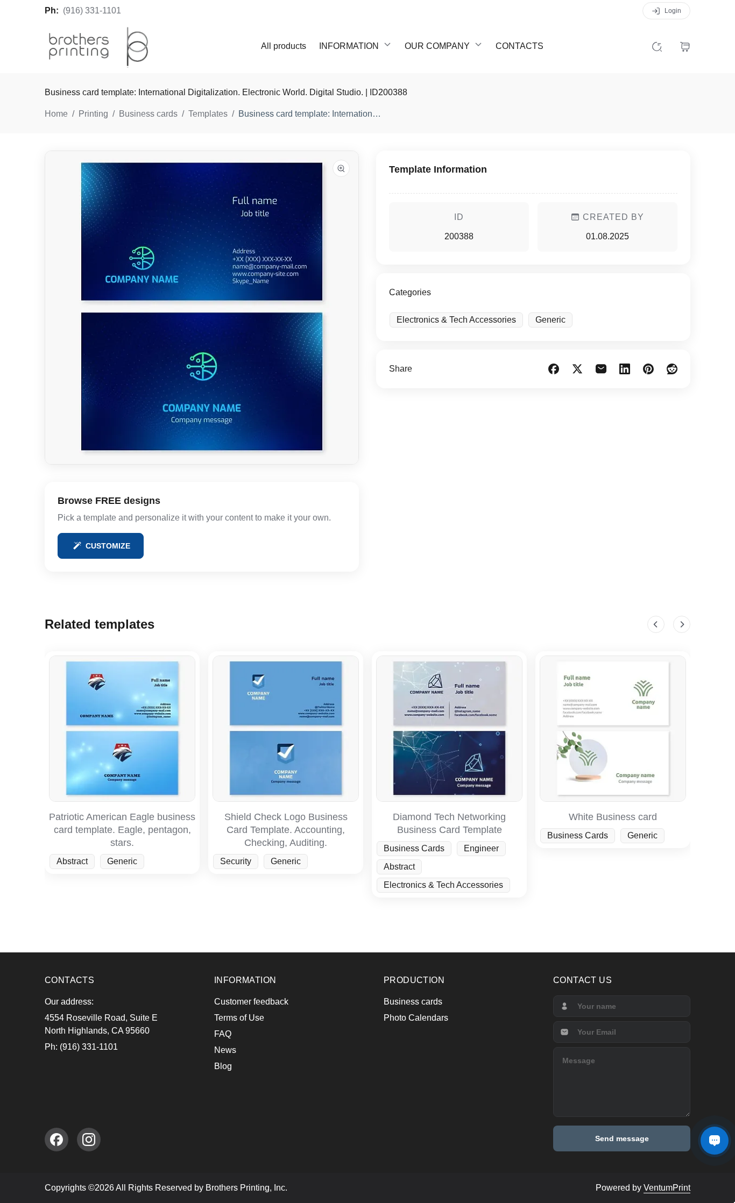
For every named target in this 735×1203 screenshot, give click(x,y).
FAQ (222, 1033)
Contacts (519, 46)
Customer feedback (251, 1001)
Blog (223, 1066)
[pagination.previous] (656, 624)
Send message (622, 1138)
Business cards (413, 1001)
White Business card (613, 817)
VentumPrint (667, 1187)
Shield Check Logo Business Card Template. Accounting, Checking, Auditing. (286, 830)
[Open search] (657, 46)
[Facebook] (56, 1139)
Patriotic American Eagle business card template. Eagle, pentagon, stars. (122, 830)
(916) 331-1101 (92, 10)
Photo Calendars (416, 1017)
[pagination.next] (681, 624)
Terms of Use (239, 1017)
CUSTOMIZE (108, 546)
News (225, 1050)
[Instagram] (89, 1139)
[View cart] (685, 46)
